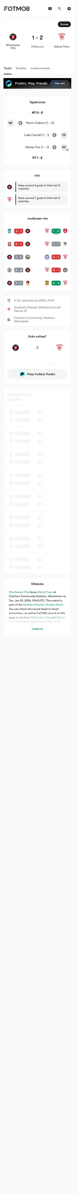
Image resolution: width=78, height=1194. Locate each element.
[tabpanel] (37, 327)
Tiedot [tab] (8, 68)
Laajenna (37, 628)
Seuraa (64, 24)
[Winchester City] (15, 350)
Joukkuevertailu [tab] (40, 68)
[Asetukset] (69, 9)
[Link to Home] (16, 9)
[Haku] (59, 9)
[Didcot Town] (59, 350)
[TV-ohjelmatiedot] (50, 9)
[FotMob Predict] (37, 83)
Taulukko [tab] (21, 68)
